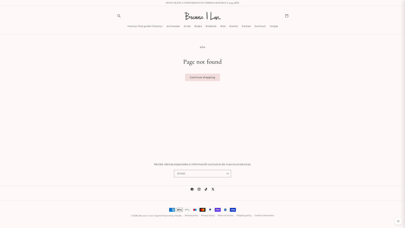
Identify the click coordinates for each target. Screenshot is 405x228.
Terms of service (225, 215)
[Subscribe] (227, 173)
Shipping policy (244, 215)
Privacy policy (208, 215)
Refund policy (191, 215)
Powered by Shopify (172, 216)
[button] (118, 15)
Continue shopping (202, 77)
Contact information (264, 215)
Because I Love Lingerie (150, 216)
